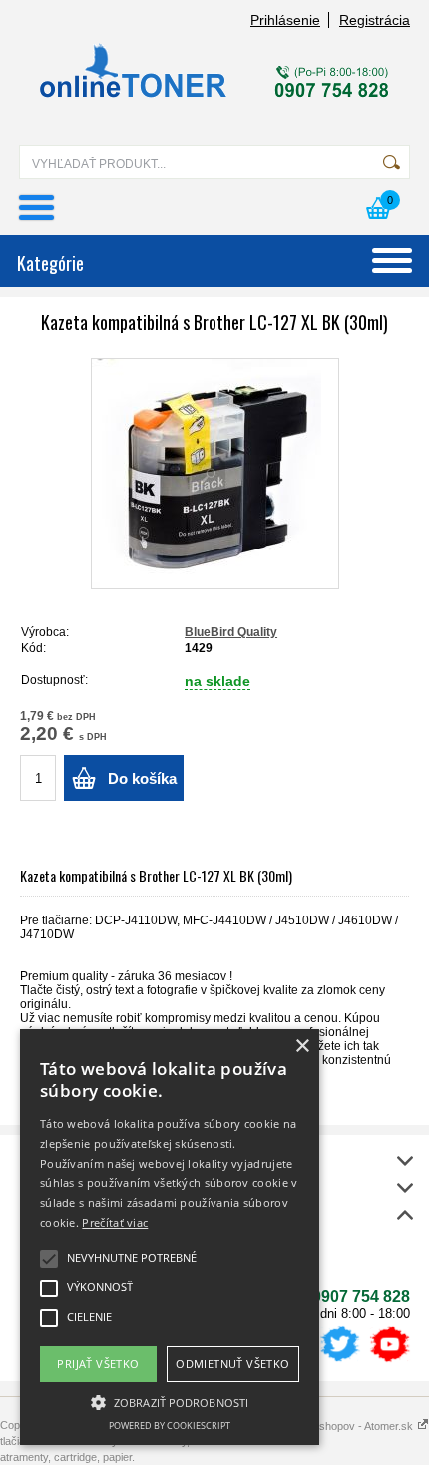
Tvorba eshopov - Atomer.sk (345, 1426)
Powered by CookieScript (169, 1425)
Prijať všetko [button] (98, 1363)
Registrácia (374, 20)
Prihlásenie (285, 20)
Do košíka (142, 778)
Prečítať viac (115, 1222)
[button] (169, 1401)
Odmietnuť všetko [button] (232, 1363)
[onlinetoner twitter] (339, 1362)
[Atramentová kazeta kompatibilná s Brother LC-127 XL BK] (215, 473)
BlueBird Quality (231, 632)
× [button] (301, 1046)
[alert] (169, 1237)
